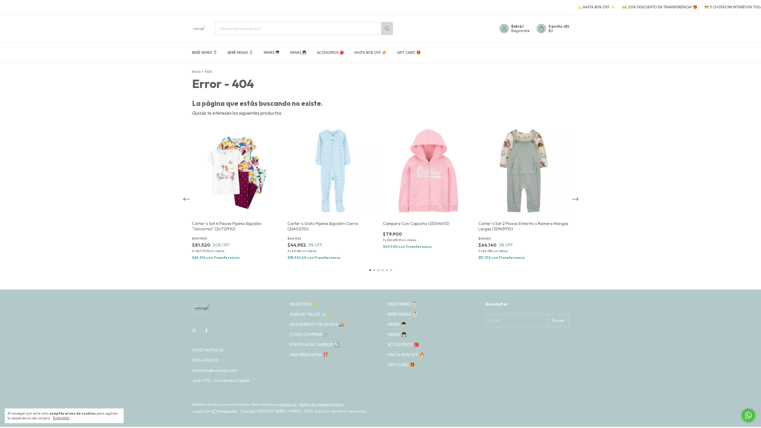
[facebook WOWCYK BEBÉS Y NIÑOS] (206, 330)
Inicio (196, 71)
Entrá (516, 26)
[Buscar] (387, 28)
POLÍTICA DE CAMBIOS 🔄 (314, 344)
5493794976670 (208, 350)
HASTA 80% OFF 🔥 (370, 52)
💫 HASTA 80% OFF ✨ (585, 7)
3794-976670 (205, 360)
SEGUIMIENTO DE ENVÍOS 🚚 (317, 324)
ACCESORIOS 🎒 (330, 52)
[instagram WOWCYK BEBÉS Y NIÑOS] (194, 330)
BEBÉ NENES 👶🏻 (204, 52)
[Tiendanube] (215, 412)
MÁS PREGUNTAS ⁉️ (309, 354)
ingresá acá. (286, 404)
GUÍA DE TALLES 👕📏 (310, 314)
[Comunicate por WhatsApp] (748, 415)
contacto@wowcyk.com (214, 370)
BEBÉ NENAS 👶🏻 (240, 52)
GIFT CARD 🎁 (409, 52)
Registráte (520, 31)
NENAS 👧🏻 (298, 52)
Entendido (61, 418)
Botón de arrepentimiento (322, 404)
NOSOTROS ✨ (304, 304)
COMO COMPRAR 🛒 (309, 334)
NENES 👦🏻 (272, 52)
